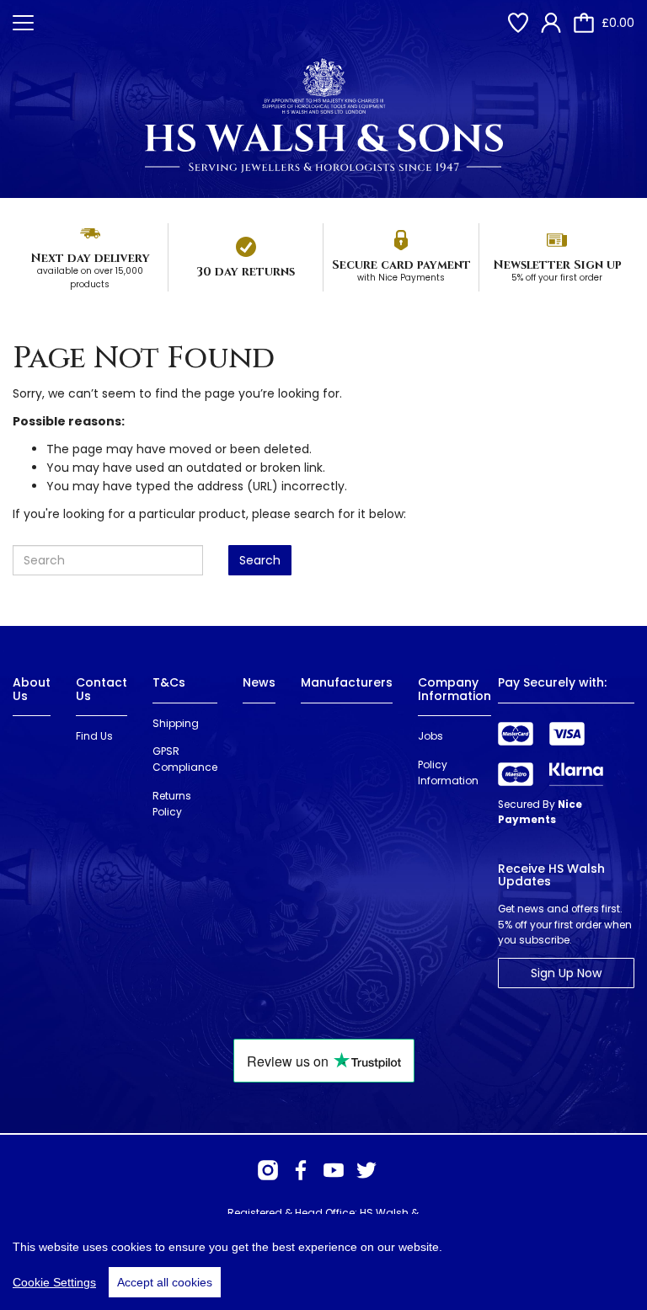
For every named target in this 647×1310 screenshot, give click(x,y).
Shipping (175, 723)
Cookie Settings (54, 1282)
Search (260, 560)
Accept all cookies (164, 1282)
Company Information (454, 688)
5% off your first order (556, 277)
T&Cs (168, 682)
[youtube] (334, 1170)
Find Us (94, 736)
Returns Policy (171, 804)
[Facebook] (301, 1170)
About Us (32, 688)
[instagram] (268, 1170)
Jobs (430, 736)
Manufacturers (347, 682)
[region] (323, 1262)
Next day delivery (90, 258)
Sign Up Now (566, 973)
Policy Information (448, 772)
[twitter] (366, 1170)
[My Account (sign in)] (551, 23)
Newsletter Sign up (557, 265)
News (259, 682)
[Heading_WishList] (518, 23)
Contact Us (101, 688)
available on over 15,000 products (90, 278)
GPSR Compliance (184, 759)
